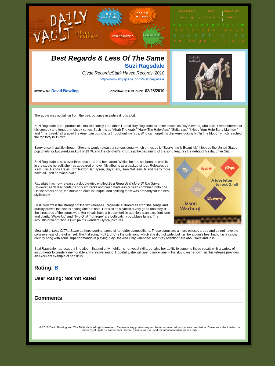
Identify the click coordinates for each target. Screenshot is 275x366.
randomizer (122, 37)
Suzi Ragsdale (144, 65)
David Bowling (65, 90)
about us (231, 12)
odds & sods (209, 18)
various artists (210, 41)
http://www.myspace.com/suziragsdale (132, 79)
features (151, 36)
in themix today (110, 16)
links (210, 12)
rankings (187, 18)
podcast (231, 18)
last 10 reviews (142, 15)
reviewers (187, 12)
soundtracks (211, 36)
